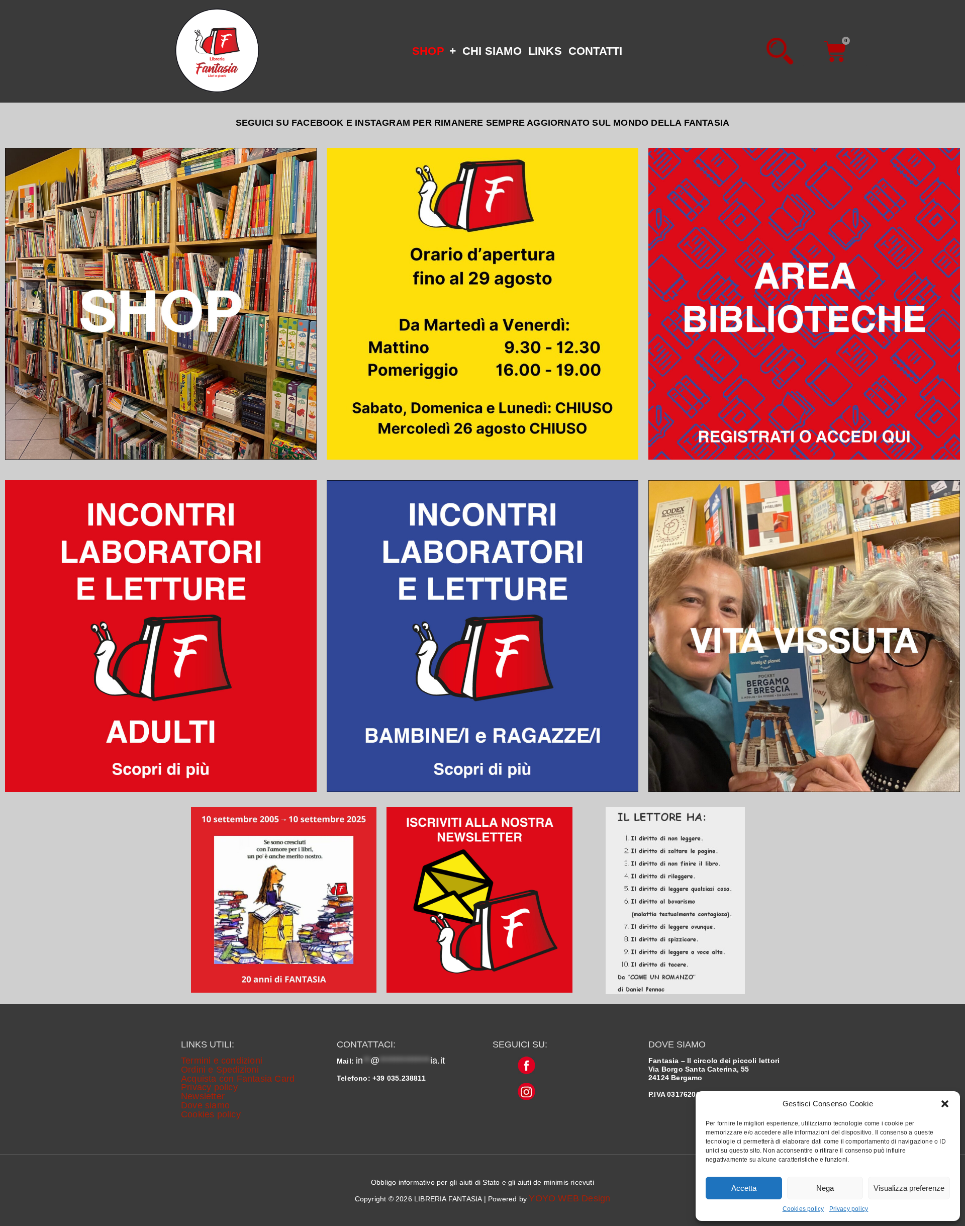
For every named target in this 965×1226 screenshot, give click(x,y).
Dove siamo (205, 1105)
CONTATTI (595, 51)
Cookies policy (803, 1208)
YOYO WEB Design (569, 1198)
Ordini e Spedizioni (220, 1070)
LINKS (545, 51)
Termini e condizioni (221, 1061)
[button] (945, 1104)
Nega (825, 1188)
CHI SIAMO (492, 51)
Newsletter (203, 1096)
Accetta (743, 1188)
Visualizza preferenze (909, 1188)
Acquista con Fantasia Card (238, 1079)
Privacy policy (848, 1208)
